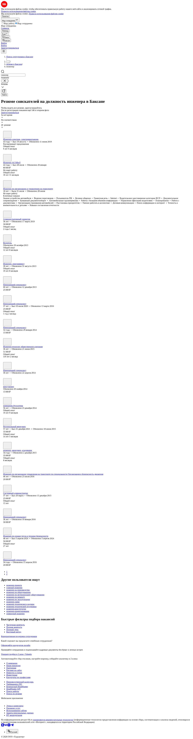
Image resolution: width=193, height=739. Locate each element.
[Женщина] (7, 183)
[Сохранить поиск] (3, 91)
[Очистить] (4, 81)
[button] (4, 43)
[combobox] (13, 75)
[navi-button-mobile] (3, 51)
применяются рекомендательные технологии (53, 720)
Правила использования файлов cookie (46, 14)
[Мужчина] (7, 134)
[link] (5, 37)
